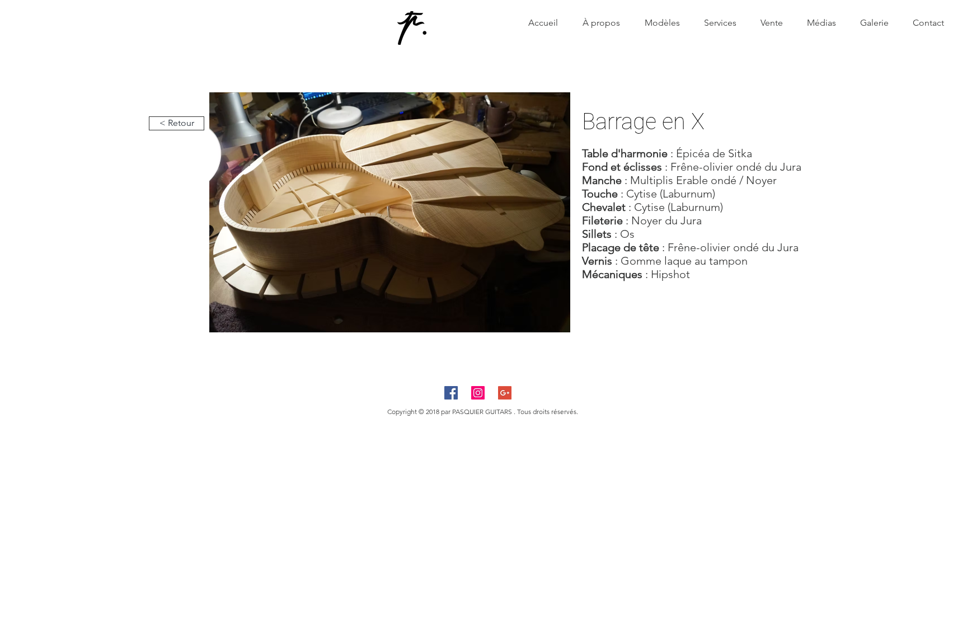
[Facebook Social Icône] (451, 393)
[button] (389, 212)
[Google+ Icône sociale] (504, 393)
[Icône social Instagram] (478, 393)
